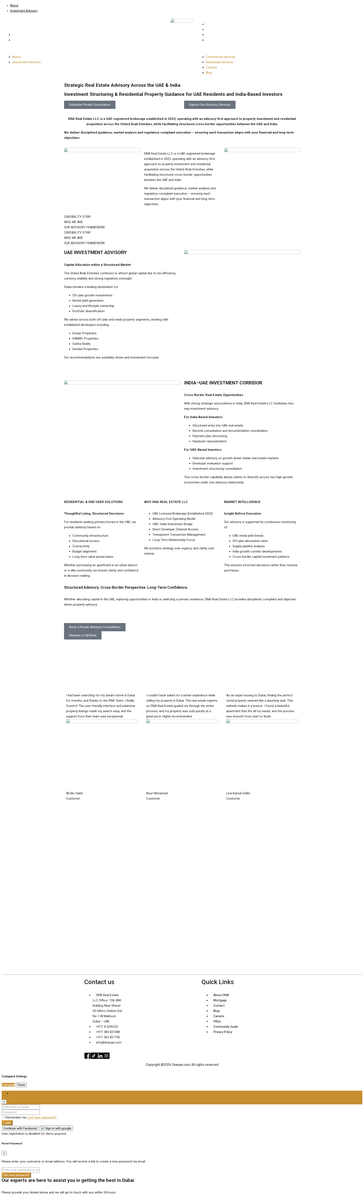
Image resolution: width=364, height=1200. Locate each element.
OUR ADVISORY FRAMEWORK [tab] (84, 227)
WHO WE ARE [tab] (73, 222)
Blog (209, 40)
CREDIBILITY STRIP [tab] (77, 217)
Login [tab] (14, 1093)
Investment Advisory (23, 10)
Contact (211, 35)
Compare (8, 1085)
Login (7, 1123)
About (14, 5)
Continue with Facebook (20, 1128)
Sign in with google (57, 1128)
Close (21, 1085)
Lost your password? (42, 1117)
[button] (85, 48)
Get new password (16, 1175)
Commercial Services (220, 24)
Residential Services (219, 29)
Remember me (16, 1117)
